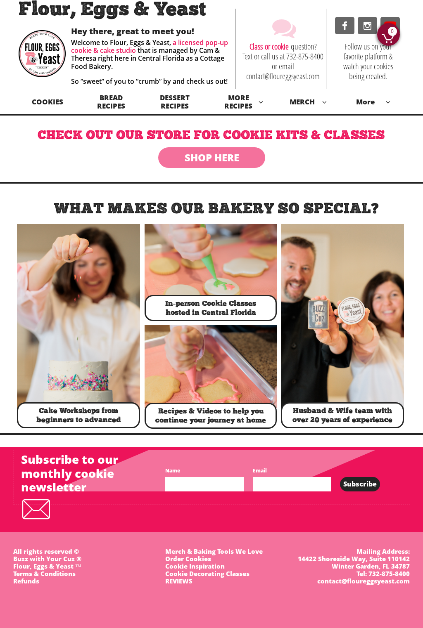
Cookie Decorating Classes (207, 573)
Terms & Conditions (44, 573)
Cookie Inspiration (195, 566)
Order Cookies (188, 559)
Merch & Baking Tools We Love (214, 551)
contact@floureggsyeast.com (363, 581)
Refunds (26, 581)
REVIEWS (178, 581)
